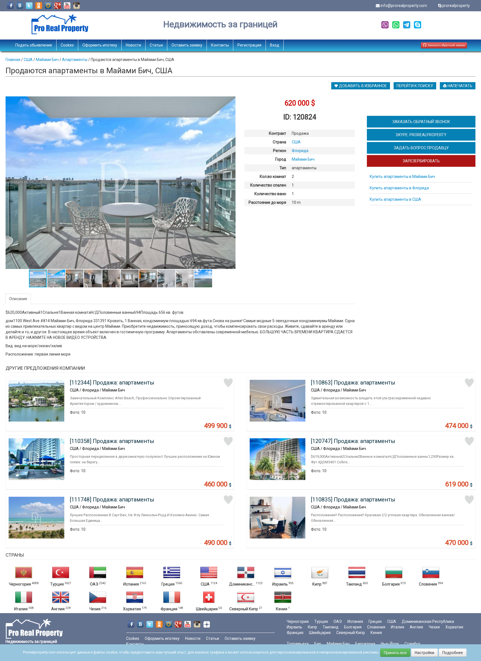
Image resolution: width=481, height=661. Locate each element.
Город (280, 159)
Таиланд (354, 584)
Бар (317, 644)
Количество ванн (270, 194)
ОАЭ (94, 584)
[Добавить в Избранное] (228, 382)
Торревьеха (298, 644)
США (205, 584)
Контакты (220, 45)
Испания (131, 584)
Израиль (280, 584)
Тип (282, 168)
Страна (279, 142)
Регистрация (249, 45)
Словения (428, 584)
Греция (168, 584)
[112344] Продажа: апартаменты (112, 382)
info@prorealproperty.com (404, 5)
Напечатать (459, 86)
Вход (274, 45)
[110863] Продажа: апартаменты (353, 382)
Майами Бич (338, 644)
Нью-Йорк (390, 644)
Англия (58, 609)
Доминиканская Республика (428, 621)
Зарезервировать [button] (421, 161)
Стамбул (412, 644)
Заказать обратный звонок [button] (446, 45)
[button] (230, 101)
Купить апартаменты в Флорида (399, 188)
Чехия (94, 609)
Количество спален (268, 185)
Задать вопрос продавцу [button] (421, 148)
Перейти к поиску (415, 86)
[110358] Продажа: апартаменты (112, 441)
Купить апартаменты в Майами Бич (402, 176)
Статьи (156, 45)
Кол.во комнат (273, 176)
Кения (281, 609)
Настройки (424, 652)
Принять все (395, 652)
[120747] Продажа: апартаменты (353, 441)
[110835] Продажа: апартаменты (353, 499)
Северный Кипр (243, 609)
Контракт (277, 133)
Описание (18, 299)
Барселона (365, 644)
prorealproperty (456, 5)
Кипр (317, 584)
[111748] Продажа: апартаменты (112, 499)
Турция (57, 584)
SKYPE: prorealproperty (421, 135)
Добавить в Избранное (362, 86)
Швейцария (207, 609)
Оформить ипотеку (99, 45)
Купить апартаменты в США (395, 199)
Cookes (67, 45)
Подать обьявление (33, 45)
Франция (169, 609)
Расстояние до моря (267, 202)
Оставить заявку (186, 45)
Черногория (20, 584)
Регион (279, 150)
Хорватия (132, 609)
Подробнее (452, 652)
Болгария (391, 584)
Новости (133, 45)
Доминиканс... (242, 584)
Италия (21, 609)
